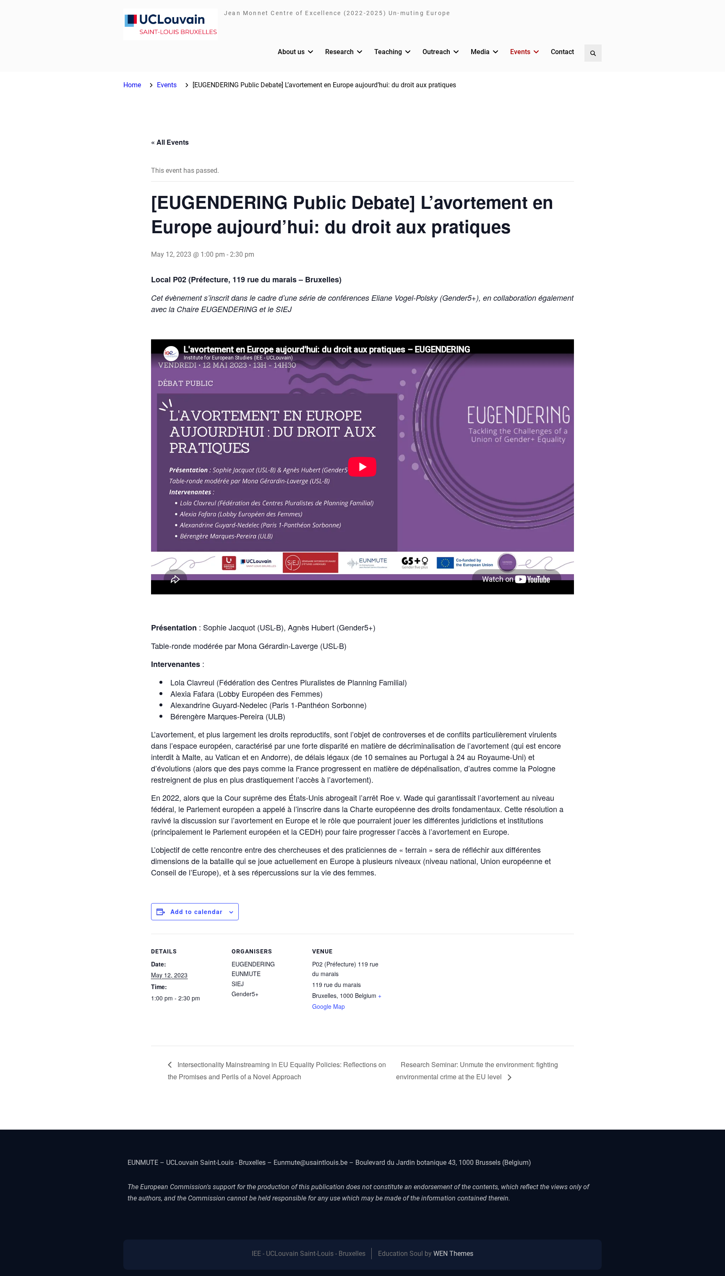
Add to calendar (196, 911)
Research (339, 52)
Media (480, 52)
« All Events (170, 142)
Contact (562, 52)
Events (520, 52)
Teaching (388, 52)
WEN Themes (453, 1254)
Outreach (436, 52)
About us (291, 52)
